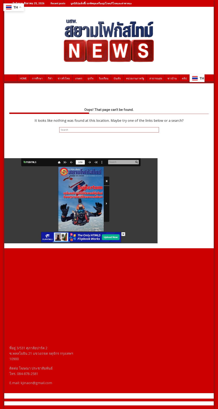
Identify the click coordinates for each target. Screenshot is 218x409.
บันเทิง (117, 78)
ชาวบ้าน (172, 78)
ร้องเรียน (103, 78)
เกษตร (78, 78)
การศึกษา (37, 78)
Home (23, 78)
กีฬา (50, 78)
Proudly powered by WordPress (86, 403)
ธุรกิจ (91, 78)
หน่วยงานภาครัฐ (135, 78)
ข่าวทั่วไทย (64, 78)
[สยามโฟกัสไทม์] (12, 78)
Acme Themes (142, 403)
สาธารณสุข (155, 78)
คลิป (184, 78)
